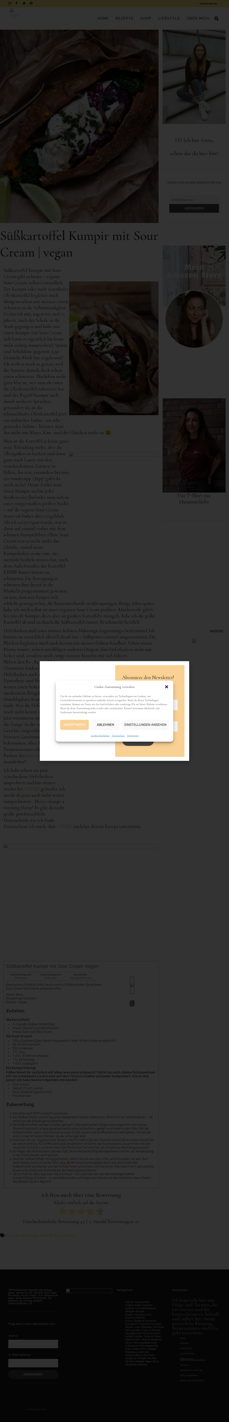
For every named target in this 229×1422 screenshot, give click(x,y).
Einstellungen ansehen (145, 725)
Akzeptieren (74, 725)
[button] (166, 687)
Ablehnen (105, 725)
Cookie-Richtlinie (100, 735)
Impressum (132, 735)
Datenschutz (118, 735)
